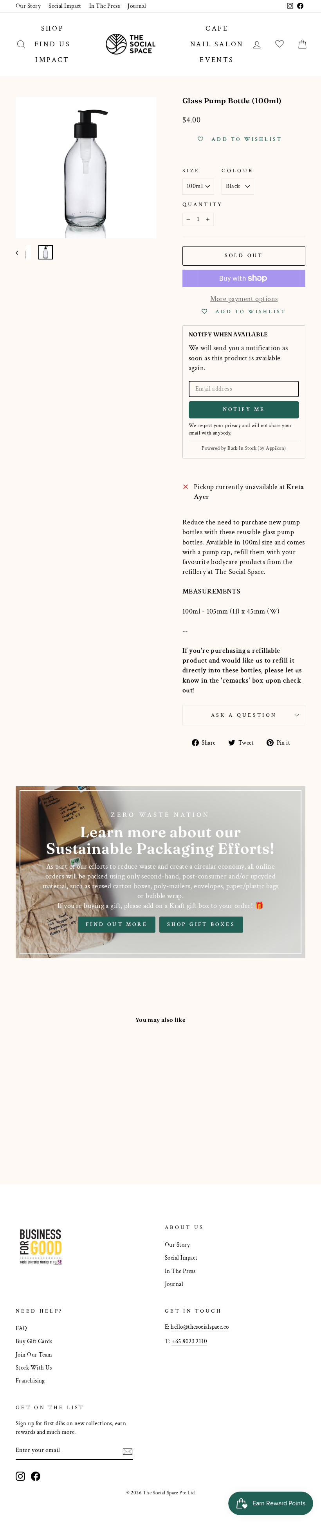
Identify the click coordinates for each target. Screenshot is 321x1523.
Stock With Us (34, 1367)
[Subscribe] (128, 1451)
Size (191, 170)
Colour (238, 170)
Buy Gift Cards (34, 1341)
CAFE (217, 28)
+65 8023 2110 (189, 1341)
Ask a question (244, 715)
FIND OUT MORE (117, 924)
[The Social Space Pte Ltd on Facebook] (35, 1476)
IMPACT (52, 59)
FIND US (52, 44)
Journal (137, 6)
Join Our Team (34, 1355)
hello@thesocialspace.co (200, 1327)
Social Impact (65, 6)
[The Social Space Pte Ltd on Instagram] (20, 1476)
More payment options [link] (244, 298)
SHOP (52, 28)
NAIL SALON (217, 44)
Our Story (28, 6)
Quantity (202, 204)
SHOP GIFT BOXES (201, 924)
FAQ (21, 1328)
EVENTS (217, 59)
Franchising (30, 1380)
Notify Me (244, 409)
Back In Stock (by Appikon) (256, 448)
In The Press (104, 6)
